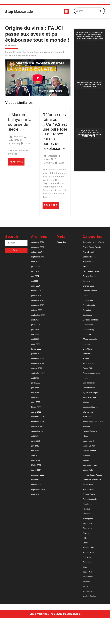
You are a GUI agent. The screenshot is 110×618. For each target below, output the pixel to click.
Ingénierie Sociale (90, 407)
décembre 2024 (37, 242)
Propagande (88, 518)
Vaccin (85, 586)
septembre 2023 (38, 315)
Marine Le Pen (89, 446)
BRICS (86, 266)
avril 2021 (35, 455)
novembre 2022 (37, 363)
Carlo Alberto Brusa (91, 271)
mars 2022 (35, 402)
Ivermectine (88, 417)
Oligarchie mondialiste (92, 480)
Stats (85, 567)
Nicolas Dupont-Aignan (92, 475)
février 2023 (36, 349)
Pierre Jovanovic (90, 499)
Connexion (61, 242)
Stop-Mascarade (19, 12)
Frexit (85, 378)
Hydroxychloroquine (91, 392)
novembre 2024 (37, 247)
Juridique (86, 426)
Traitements (88, 577)
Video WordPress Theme (43, 614)
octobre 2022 (36, 368)
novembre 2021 (37, 422)
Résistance (87, 528)
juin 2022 (35, 388)
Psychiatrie (87, 523)
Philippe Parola (89, 494)
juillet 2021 (35, 441)
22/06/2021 (12, 45)
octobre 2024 (36, 252)
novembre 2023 (37, 305)
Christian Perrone (90, 291)
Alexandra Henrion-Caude (93, 242)
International (88, 412)
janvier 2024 (36, 296)
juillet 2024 (35, 266)
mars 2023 (35, 344)
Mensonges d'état (90, 465)
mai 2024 (35, 276)
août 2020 (35, 494)
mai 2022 (35, 392)
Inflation (86, 402)
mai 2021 (35, 451)
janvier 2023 (36, 354)
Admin (12, 140)
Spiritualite (87, 562)
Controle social (89, 305)
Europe (86, 359)
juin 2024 (35, 271)
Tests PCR (87, 572)
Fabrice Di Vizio (89, 363)
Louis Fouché (88, 441)
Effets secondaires (90, 339)
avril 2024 (35, 281)
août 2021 (35, 436)
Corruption (87, 310)
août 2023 (35, 320)
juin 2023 (35, 329)
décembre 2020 (37, 475)
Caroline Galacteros (91, 276)
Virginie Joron (88, 591)
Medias (86, 460)
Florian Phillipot (89, 368)
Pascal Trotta (88, 489)
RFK (85, 538)
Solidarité (87, 557)
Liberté (85, 436)
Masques (86, 455)
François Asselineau (91, 373)
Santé (85, 543)
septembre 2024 (38, 257)
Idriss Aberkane (89, 397)
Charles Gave (88, 286)
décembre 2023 (37, 300)
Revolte (86, 533)
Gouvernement (89, 388)
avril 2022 (35, 397)
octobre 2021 (36, 426)
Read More (17, 163)
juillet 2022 (35, 383)
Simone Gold (88, 552)
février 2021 (36, 465)
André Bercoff (88, 252)
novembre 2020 (37, 480)
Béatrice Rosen (89, 257)
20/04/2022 (17, 137)
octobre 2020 (36, 485)
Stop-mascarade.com (68, 614)
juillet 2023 (35, 325)
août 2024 (35, 262)
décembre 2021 (37, 417)
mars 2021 (35, 460)
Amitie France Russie (92, 247)
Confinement (88, 300)
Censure (86, 281)
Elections (87, 344)
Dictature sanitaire (90, 320)
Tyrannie (86, 582)
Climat (85, 296)
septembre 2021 (38, 431)
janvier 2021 (36, 470)
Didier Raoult (88, 325)
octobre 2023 (36, 310)
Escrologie (87, 354)
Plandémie (87, 504)
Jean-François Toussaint (93, 422)
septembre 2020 (38, 489)
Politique (86, 509)
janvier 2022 (36, 412)
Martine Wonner (89, 451)
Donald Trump (88, 329)
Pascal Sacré (88, 485)
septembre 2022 (38, 373)
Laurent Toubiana (90, 431)
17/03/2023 (52, 156)
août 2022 (35, 378)
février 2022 (36, 407)
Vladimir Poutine (89, 596)
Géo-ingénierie (89, 383)
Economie (87, 334)
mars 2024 (35, 286)
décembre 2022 (37, 359)
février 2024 (36, 291)
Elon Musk (87, 349)
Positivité (87, 514)
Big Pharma (88, 262)
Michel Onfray (88, 470)
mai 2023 (35, 334)
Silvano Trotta (88, 548)
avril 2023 (35, 339)
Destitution (87, 315)
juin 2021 (35, 446)
